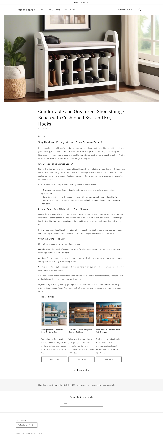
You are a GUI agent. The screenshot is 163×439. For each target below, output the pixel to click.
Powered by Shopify (37, 433)
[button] (59, 9)
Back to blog (83, 370)
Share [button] (43, 136)
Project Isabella (26, 433)
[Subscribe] (100, 403)
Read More (54, 359)
